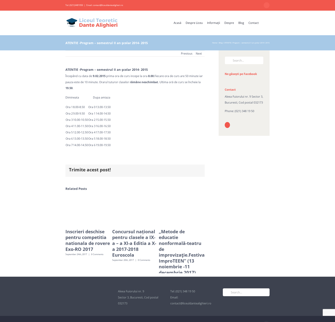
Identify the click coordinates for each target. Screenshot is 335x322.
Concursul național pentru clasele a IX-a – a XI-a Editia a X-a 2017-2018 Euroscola (134, 243)
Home (214, 42)
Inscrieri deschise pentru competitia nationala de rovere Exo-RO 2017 (87, 240)
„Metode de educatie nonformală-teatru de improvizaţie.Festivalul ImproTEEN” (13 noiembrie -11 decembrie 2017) (184, 252)
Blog (220, 42)
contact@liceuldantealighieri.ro (190, 311)
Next (199, 53)
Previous (186, 53)
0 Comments (97, 254)
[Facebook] (227, 125)
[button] (264, 23)
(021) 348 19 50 (244, 111)
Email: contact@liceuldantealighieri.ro (104, 5)
